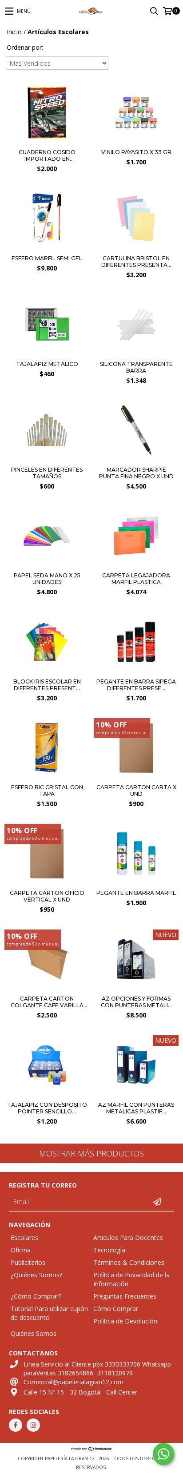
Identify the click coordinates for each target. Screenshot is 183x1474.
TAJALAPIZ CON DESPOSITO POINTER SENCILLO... (47, 1108)
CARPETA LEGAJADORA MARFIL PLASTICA (136, 578)
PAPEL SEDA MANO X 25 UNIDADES (47, 578)
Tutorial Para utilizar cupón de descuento (49, 1313)
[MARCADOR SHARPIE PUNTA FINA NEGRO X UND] (136, 459)
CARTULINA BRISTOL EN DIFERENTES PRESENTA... (136, 261)
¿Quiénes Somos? (36, 1275)
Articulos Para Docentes (128, 1237)
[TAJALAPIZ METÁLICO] (46, 354)
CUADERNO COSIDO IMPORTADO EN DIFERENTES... (47, 155)
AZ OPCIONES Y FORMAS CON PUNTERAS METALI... (136, 1002)
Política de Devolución (125, 1321)
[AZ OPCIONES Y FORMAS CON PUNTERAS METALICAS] (136, 960)
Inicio (14, 32)
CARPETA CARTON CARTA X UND (136, 790)
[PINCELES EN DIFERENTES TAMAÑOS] (46, 459)
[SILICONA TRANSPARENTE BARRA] (136, 354)
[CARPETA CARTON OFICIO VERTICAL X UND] (46, 854)
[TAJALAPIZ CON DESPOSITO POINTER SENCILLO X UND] (46, 1066)
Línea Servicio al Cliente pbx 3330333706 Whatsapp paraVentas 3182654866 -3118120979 (97, 1368)
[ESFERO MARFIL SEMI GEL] (46, 248)
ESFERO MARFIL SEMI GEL (47, 258)
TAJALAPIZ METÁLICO (47, 364)
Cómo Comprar (115, 1308)
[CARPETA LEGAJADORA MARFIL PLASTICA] (136, 565)
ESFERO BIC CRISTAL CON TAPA (47, 790)
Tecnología (109, 1250)
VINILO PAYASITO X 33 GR (136, 152)
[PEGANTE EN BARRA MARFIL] (136, 854)
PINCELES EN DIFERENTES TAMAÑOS (47, 473)
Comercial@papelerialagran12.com (73, 1382)
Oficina (21, 1250)
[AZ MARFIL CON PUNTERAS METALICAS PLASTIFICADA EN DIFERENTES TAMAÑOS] (136, 1066)
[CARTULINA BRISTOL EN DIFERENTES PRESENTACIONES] (136, 248)
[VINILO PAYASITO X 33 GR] (136, 142)
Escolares (24, 1237)
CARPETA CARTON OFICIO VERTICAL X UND (47, 896)
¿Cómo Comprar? (36, 1296)
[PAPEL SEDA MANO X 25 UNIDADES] (46, 565)
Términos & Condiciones (128, 1262)
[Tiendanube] (92, 1449)
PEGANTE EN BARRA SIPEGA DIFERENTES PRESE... (136, 684)
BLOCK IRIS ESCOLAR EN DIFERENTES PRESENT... (47, 684)
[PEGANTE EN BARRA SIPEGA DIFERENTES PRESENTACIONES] (136, 642)
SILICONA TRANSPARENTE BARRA (136, 367)
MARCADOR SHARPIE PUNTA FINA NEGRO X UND (136, 473)
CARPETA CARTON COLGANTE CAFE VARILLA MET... (47, 1002)
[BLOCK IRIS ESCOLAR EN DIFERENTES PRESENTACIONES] (46, 642)
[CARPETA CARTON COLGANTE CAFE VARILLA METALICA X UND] (46, 960)
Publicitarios (28, 1262)
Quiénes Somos (33, 1333)
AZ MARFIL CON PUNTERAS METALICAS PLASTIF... (136, 1108)
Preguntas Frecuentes (124, 1296)
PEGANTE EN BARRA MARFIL (136, 893)
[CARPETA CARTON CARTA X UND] (136, 749)
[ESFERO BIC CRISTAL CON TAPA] (46, 749)
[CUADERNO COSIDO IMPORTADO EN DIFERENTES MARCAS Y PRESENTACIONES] (46, 142)
